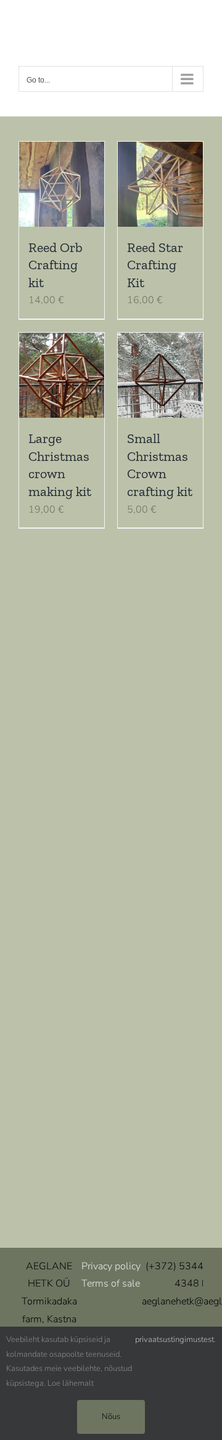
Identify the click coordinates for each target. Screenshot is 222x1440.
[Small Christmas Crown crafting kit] (160, 375)
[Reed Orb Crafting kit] (61, 184)
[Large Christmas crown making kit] (61, 375)
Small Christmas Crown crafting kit (159, 465)
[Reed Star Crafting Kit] (160, 184)
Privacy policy (111, 1266)
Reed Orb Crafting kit (55, 265)
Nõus (111, 1416)
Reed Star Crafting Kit (155, 265)
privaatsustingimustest (174, 1339)
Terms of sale (110, 1283)
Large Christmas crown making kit (59, 465)
